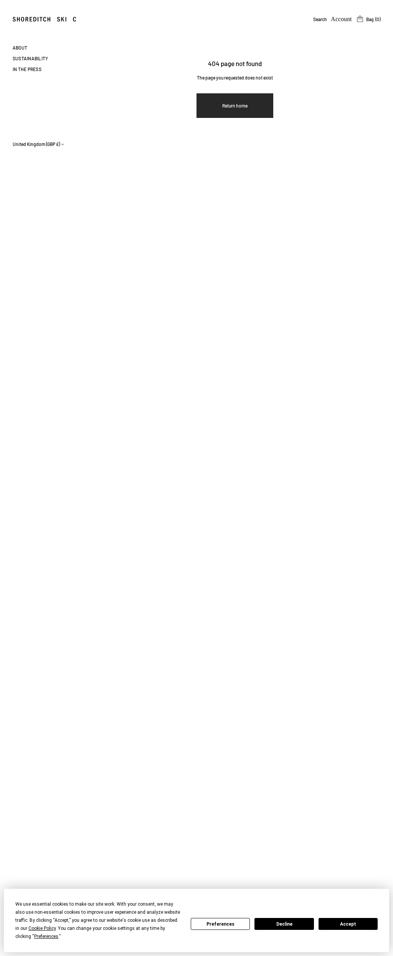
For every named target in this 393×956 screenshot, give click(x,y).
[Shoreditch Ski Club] (50, 19)
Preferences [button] (46, 936)
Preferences (220, 924)
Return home (235, 105)
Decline (284, 924)
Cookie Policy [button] (42, 928)
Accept (348, 924)
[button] (320, 19)
